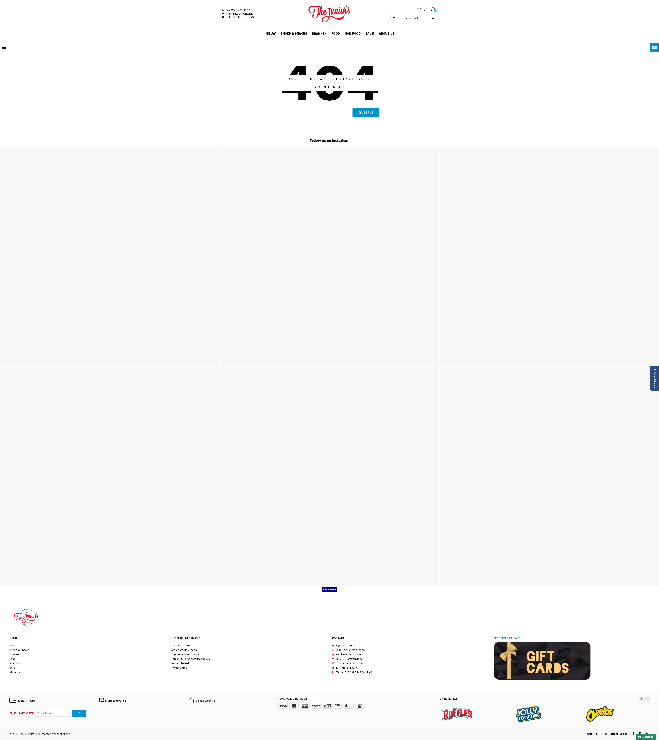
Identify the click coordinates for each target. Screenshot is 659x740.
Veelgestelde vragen (242, 17)
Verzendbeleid (180, 663)
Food (335, 33)
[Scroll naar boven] (649, 698)
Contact (647, 736)
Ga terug (366, 112)
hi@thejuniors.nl (239, 13)
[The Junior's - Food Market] (329, 13)
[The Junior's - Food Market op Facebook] (634, 734)
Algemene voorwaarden (186, 654)
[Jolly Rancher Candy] (544, 713)
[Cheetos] (615, 713)
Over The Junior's (182, 645)
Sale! (369, 33)
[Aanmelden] (79, 713)
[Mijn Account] (426, 9)
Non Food (353, 33)
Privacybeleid (179, 667)
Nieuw (270, 33)
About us (387, 33)
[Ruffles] (473, 713)
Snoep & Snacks (293, 33)
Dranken (319, 33)
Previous (641, 699)
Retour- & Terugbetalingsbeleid (190, 658)
